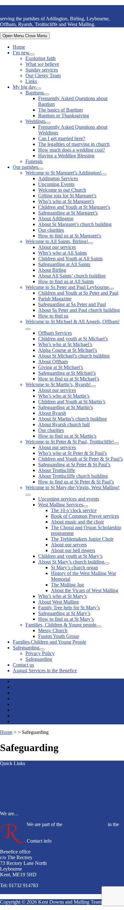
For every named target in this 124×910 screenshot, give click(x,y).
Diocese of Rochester (85, 824)
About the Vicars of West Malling (84, 590)
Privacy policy (14, 791)
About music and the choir (77, 521)
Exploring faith (40, 58)
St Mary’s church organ (74, 567)
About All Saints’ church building (72, 275)
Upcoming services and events (68, 499)
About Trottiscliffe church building (73, 476)
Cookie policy (14, 785)
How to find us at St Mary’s (66, 619)
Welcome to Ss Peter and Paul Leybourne (67, 287)
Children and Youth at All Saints (70, 258)
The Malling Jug (67, 584)
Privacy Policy (40, 653)
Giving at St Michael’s (60, 367)
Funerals (34, 161)
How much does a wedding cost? (71, 150)
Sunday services (41, 69)
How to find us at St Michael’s (68, 378)
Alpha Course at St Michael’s (67, 350)
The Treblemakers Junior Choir (82, 539)
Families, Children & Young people (60, 624)
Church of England (46, 830)
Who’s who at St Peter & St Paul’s (72, 453)
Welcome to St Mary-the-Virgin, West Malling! (72, 487)
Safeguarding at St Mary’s (64, 613)
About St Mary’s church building (71, 561)
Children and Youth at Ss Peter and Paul (78, 293)
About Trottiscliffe (56, 470)
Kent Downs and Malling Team (32, 7)
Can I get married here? (61, 138)
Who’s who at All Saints (62, 253)
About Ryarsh (52, 413)
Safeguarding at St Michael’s (67, 373)
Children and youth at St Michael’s (73, 338)
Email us (8, 891)
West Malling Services (60, 504)
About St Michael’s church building (74, 356)
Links (31, 81)
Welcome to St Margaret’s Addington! (63, 172)
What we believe (42, 64)
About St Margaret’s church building (75, 224)
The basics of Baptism (60, 110)
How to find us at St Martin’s (67, 436)
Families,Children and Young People (49, 642)
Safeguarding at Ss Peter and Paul (72, 304)
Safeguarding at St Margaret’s (68, 213)
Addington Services (58, 178)
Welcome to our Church (62, 190)
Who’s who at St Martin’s (63, 396)
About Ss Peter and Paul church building (79, 310)
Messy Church (52, 630)
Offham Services (55, 333)
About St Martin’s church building (72, 418)
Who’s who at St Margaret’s (66, 201)
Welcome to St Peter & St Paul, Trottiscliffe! (69, 441)
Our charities (51, 230)
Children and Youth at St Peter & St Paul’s (80, 459)
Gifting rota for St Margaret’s (67, 195)
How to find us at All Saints (66, 281)
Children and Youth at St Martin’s (71, 401)
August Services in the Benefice (45, 670)
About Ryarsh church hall (64, 424)
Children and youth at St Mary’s (70, 556)
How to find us (53, 315)
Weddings (35, 121)
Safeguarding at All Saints (64, 264)
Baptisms (34, 92)
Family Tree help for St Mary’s (69, 607)
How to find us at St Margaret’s (69, 235)
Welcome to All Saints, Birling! (56, 241)
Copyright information (22, 780)
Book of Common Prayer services (85, 516)
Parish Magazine (55, 298)
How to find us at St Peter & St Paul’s (76, 481)
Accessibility (13, 797)
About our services (57, 247)
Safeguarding (26, 647)
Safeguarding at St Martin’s (65, 407)
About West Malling (58, 602)
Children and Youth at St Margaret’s (74, 207)
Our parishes (25, 167)
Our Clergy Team (43, 75)
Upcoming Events (56, 184)
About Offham (53, 361)
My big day (24, 87)
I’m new (21, 52)
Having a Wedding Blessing (66, 155)
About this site (14, 774)
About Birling (52, 270)
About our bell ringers (73, 550)
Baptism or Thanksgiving (63, 115)
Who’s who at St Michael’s (65, 344)
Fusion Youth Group (58, 636)
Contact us (23, 664)
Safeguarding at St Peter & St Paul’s (74, 464)
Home (19, 47)
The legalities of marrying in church (74, 144)
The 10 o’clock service (74, 510)
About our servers (69, 544)
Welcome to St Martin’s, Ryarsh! (58, 384)
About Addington (55, 218)
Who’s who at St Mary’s (62, 596)
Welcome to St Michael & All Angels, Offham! (72, 321)
